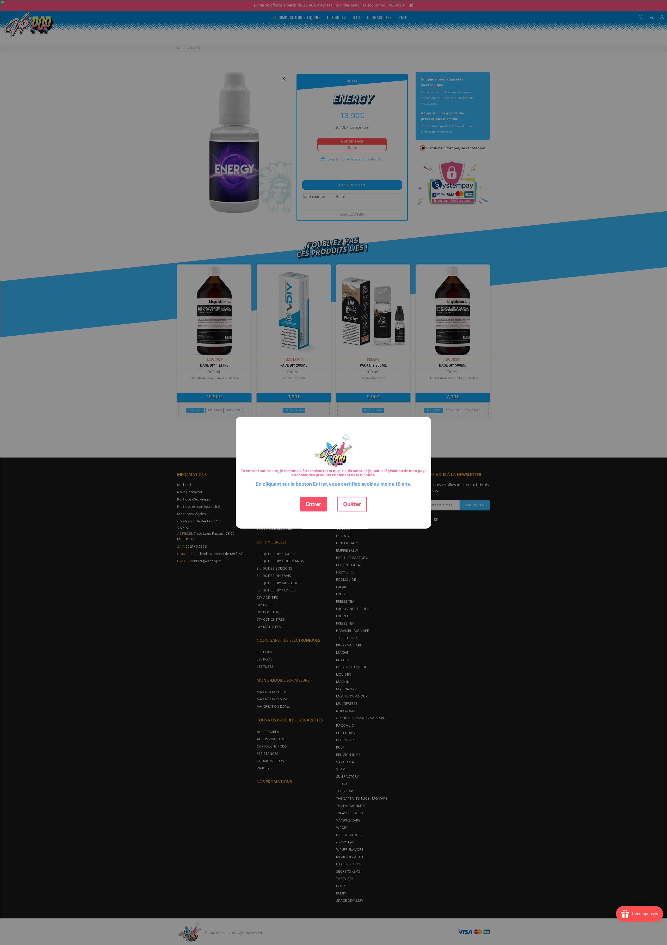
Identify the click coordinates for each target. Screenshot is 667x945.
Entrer (313, 504)
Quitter (352, 504)
